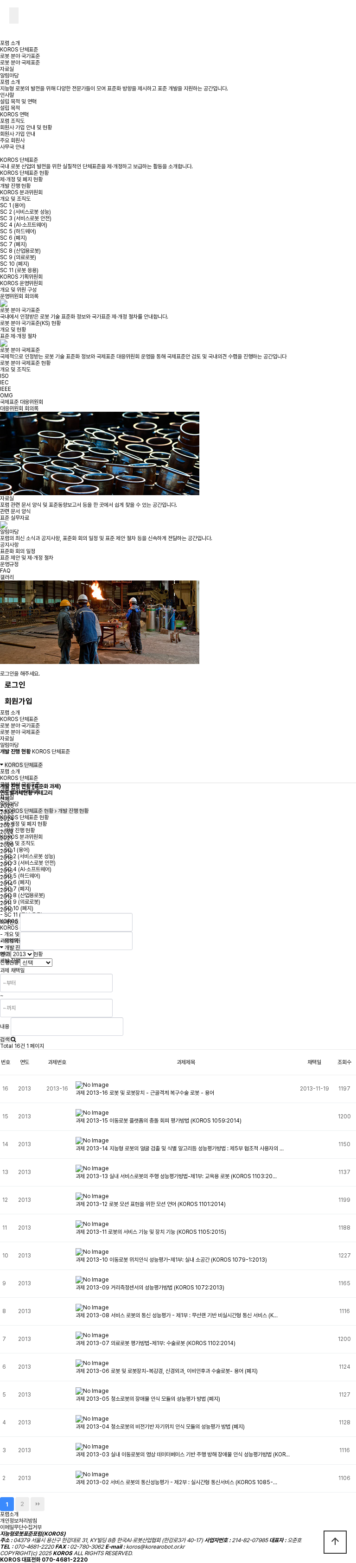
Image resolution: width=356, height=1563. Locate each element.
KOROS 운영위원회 (21, 283)
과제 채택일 (12, 970)
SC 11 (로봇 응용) (19, 270)
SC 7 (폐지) (13, 244)
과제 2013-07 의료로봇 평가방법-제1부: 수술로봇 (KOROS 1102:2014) (155, 1343)
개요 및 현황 (13, 329)
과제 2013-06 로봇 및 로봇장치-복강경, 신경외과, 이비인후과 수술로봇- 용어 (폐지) (167, 1371)
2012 (6, 896)
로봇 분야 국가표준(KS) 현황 (30, 323)
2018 (6, 858)
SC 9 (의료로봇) (18, 257)
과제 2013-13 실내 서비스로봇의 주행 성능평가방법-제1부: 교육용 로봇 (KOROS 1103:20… (176, 1176)
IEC (4, 382)
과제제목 (9, 941)
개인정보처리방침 (18, 1521)
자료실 (7, 69)
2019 (6, 851)
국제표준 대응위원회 (21, 402)
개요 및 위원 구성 (18, 290)
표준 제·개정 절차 (18, 336)
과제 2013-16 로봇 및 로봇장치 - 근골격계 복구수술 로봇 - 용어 (145, 1093)
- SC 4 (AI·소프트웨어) (25, 869)
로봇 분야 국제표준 (20, 62)
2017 (6, 864)
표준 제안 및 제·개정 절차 (26, 558)
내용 (4, 1026)
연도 (4, 954)
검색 (5, 1039)
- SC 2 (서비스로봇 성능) (27, 856)
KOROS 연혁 (14, 114)
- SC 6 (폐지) (15, 882)
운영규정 (9, 564)
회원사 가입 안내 (17, 134)
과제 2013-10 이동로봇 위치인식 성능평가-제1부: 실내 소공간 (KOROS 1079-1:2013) (171, 1260)
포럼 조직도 (12, 121)
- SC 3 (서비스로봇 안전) (28, 863)
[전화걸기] (4, 14)
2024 (7, 819)
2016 (6, 871)
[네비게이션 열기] (14, 15)
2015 (6, 877)
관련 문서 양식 (15, 511)
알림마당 (9, 75)
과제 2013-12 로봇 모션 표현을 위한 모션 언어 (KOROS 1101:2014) (151, 1204)
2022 (6, 832)
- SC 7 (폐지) (15, 889)
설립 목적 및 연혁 (18, 101)
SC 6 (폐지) (13, 238)
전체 (4, 799)
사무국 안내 (12, 147)
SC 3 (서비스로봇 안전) (25, 218)
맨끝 (37, 1504)
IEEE (5, 389)
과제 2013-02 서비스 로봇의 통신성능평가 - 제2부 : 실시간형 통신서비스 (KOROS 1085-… (176, 1482)
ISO (4, 376)
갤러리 (7, 577)
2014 (6, 883)
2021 (6, 838)
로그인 (15, 684)
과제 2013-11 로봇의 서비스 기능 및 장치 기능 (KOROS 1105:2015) (151, 1232)
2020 (7, 845)
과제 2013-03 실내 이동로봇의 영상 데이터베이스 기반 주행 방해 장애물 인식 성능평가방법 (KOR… (183, 1454)
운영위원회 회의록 (19, 296)
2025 (7, 812)
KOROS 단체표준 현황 (24, 173)
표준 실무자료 (14, 518)
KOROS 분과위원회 (21, 192)
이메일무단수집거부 (21, 1527)
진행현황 (9, 962)
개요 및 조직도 (15, 199)
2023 (7, 825)
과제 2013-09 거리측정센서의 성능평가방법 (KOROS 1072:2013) (150, 1287)
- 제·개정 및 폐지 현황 (23, 824)
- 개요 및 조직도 (17, 843)
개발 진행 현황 (15, 186)
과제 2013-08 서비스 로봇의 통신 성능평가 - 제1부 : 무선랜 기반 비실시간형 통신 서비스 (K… (177, 1315)
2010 (6, 909)
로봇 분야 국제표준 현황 (25, 363)
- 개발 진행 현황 (17, 830)
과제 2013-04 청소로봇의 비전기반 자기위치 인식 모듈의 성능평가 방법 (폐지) (160, 1426)
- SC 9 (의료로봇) (20, 902)
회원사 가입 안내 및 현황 (26, 127)
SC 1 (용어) (12, 205)
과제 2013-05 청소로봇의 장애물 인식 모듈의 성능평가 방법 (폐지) (148, 1399)
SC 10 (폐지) (14, 264)
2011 (6, 903)
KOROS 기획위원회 (21, 277)
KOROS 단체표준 (19, 49)
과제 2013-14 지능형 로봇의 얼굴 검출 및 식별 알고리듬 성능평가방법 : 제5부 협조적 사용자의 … (180, 1148)
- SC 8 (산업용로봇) (22, 895)
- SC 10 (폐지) (16, 908)
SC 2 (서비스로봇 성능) (25, 212)
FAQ (5, 571)
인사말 (7, 95)
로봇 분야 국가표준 (20, 56)
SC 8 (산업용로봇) (20, 251)
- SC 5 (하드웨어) (20, 876)
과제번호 (9, 922)
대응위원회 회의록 (19, 408)
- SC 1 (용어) (15, 850)
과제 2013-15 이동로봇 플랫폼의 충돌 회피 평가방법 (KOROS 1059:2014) (159, 1120)
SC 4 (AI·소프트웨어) (23, 225)
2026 (7, 806)
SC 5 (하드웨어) (18, 231)
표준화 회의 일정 (17, 551)
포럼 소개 (10, 43)
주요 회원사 (12, 140)
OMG (6, 395)
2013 (6, 890)
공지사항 (9, 545)
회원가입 (18, 701)
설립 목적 (10, 108)
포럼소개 (9, 1514)
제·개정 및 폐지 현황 (21, 179)
